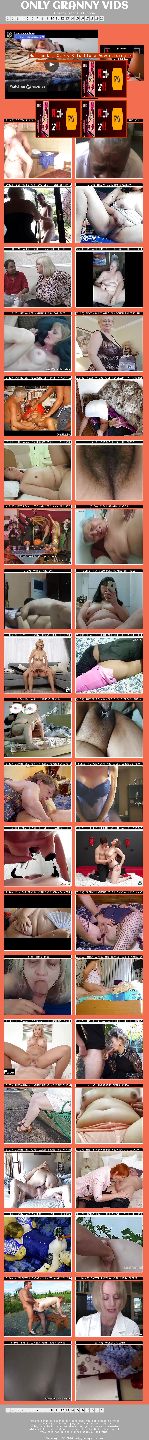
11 (57, 18)
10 (52, 18)
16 (82, 18)
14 (72, 18)
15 (77, 18)
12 (62, 18)
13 (67, 18)
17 (87, 18)
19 (97, 18)
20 (102, 18)
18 (92, 18)
